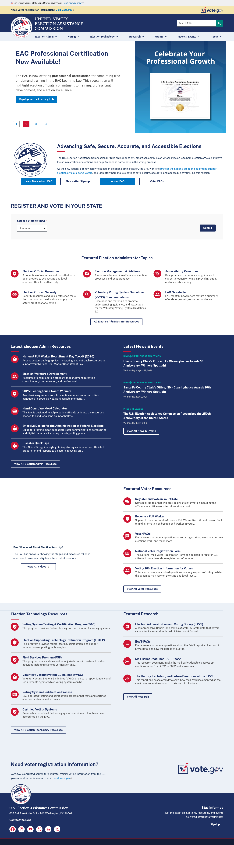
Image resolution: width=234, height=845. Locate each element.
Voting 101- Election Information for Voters (164, 568)
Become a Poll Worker (149, 516)
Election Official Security (39, 292)
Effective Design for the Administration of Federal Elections (63, 425)
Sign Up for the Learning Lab (36, 99)
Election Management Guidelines (117, 271)
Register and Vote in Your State (156, 499)
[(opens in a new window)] (12, 829)
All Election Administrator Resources (116, 321)
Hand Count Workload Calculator (44, 408)
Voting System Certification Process (47, 692)
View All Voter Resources (142, 588)
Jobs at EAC (117, 181)
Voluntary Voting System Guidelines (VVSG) (52, 674)
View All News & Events (141, 431)
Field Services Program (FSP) (42, 657)
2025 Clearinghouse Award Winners (46, 391)
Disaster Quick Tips (35, 443)
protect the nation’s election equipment (183, 168)
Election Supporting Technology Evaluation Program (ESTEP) (63, 640)
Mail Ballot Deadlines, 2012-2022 (158, 659)
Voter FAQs (157, 181)
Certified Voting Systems (39, 709)
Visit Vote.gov (64, 9)
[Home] (21, 36)
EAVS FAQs (143, 641)
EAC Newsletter (176, 292)
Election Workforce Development (44, 373)
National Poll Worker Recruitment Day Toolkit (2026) (58, 356)
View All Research (138, 696)
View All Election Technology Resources (38, 729)
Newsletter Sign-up (78, 181)
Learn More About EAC (38, 181)
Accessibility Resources (181, 271)
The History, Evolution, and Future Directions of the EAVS (174, 676)
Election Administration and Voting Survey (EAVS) (169, 624)
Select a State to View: (31, 220)
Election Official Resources (41, 271)
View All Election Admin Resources (35, 463)
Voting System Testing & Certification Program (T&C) (58, 624)
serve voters (85, 172)
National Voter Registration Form (158, 551)
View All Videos (36, 566)
